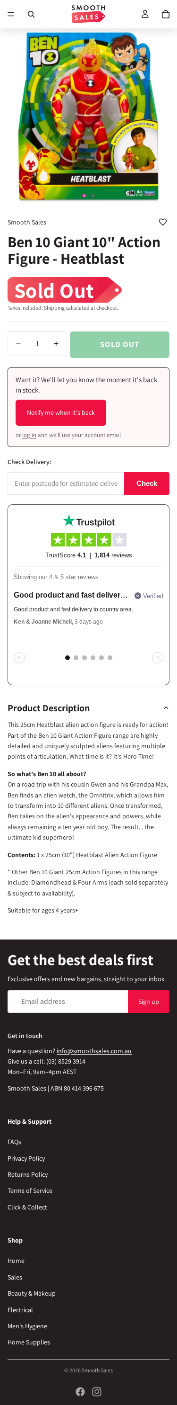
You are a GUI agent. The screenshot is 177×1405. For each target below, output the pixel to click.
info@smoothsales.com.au (94, 1050)
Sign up (148, 1001)
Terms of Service (30, 1190)
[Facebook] (80, 1391)
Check (146, 483)
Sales (15, 1277)
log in (29, 435)
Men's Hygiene (27, 1326)
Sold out (119, 344)
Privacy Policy (26, 1158)
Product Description (49, 708)
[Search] (31, 14)
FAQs (14, 1141)
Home (16, 1260)
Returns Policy (28, 1174)
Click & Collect (27, 1207)
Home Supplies (29, 1342)
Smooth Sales (97, 1370)
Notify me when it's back (61, 412)
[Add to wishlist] (162, 222)
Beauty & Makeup (32, 1293)
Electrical (20, 1309)
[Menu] (11, 14)
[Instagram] (96, 1391)
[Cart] (165, 14)
